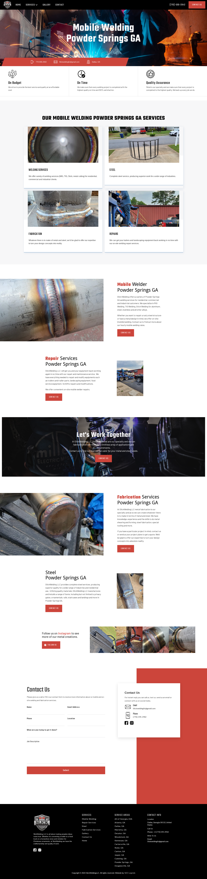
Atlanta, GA (120, 822)
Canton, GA (120, 851)
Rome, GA (119, 848)
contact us (125, 332)
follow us (52, 645)
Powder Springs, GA (124, 862)
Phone (29, 718)
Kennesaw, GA (121, 840)
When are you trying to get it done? (42, 730)
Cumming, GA (120, 858)
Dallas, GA (119, 826)
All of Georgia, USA (123, 819)
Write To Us (151, 836)
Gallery (85, 833)
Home (84, 840)
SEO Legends (129, 873)
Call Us (150, 829)
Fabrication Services (91, 830)
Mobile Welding (89, 819)
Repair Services (89, 822)
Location (71, 718)
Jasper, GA (119, 855)
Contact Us (54, 397)
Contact (59, 5)
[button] (31, 4)
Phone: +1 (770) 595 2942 (158, 832)
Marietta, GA (120, 830)
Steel (84, 826)
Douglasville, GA (122, 866)
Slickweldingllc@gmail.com (157, 841)
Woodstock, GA (122, 837)
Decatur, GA (120, 833)
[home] (7, 5)
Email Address (73, 707)
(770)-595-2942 (177, 5)
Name (29, 707)
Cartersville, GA (122, 844)
